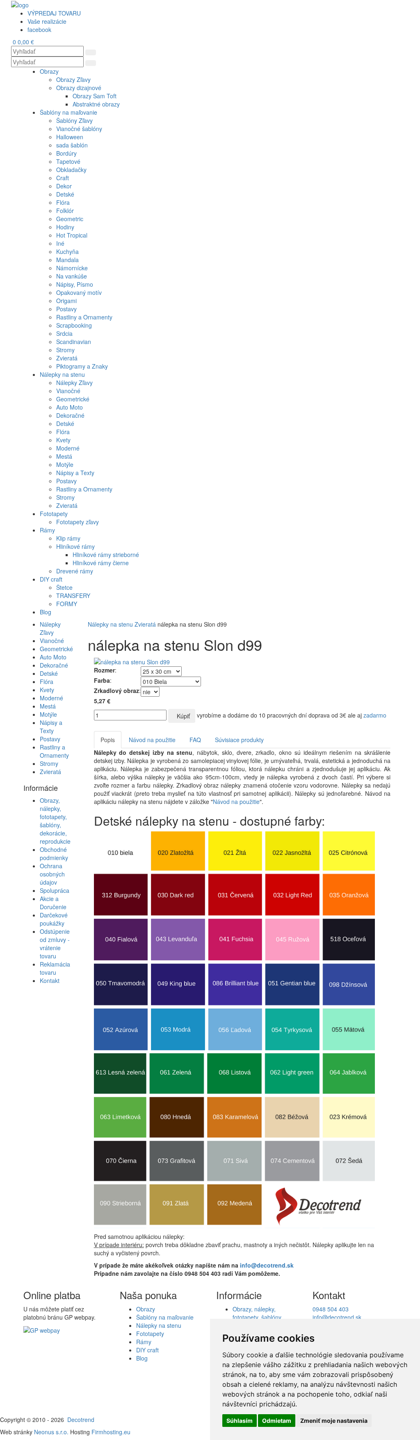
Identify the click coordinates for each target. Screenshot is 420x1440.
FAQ (195, 740)
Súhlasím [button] (239, 1420)
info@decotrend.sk (267, 1265)
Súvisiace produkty (239, 740)
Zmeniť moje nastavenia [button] (334, 1420)
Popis (107, 740)
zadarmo (374, 715)
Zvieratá (145, 624)
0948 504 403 (331, 1309)
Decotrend (80, 1419)
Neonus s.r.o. (51, 1432)
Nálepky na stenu (110, 624)
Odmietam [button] (276, 1420)
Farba (102, 680)
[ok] (90, 52)
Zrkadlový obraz (116, 690)
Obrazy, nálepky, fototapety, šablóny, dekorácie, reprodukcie (55, 820)
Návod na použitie (152, 740)
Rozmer (104, 670)
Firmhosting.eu (110, 1432)
